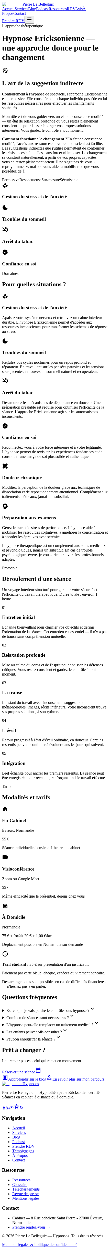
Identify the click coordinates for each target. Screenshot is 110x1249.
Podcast (42, 9)
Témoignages (23, 1151)
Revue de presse (25, 1194)
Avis (79, 9)
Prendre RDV (13, 21)
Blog (32, 9)
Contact (19, 13)
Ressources (58, 9)
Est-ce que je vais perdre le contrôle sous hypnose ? (50, 1009)
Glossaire (19, 1184)
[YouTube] (12, 1108)
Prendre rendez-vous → (31, 1227)
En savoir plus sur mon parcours (75, 1079)
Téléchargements (26, 1189)
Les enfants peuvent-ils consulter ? (37, 1030)
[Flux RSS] (22, 1108)
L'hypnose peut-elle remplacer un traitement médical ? (53, 1023)
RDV (71, 9)
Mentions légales (25, 1198)
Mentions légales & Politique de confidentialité (39, 1244)
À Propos (20, 1155)
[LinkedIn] (8, 1108)
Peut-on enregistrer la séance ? (33, 1037)
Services (21, 9)
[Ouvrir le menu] (29, 20)
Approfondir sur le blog (24, 1079)
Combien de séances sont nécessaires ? (40, 1016)
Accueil (8, 9)
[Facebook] (4, 1108)
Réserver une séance (21, 1072)
